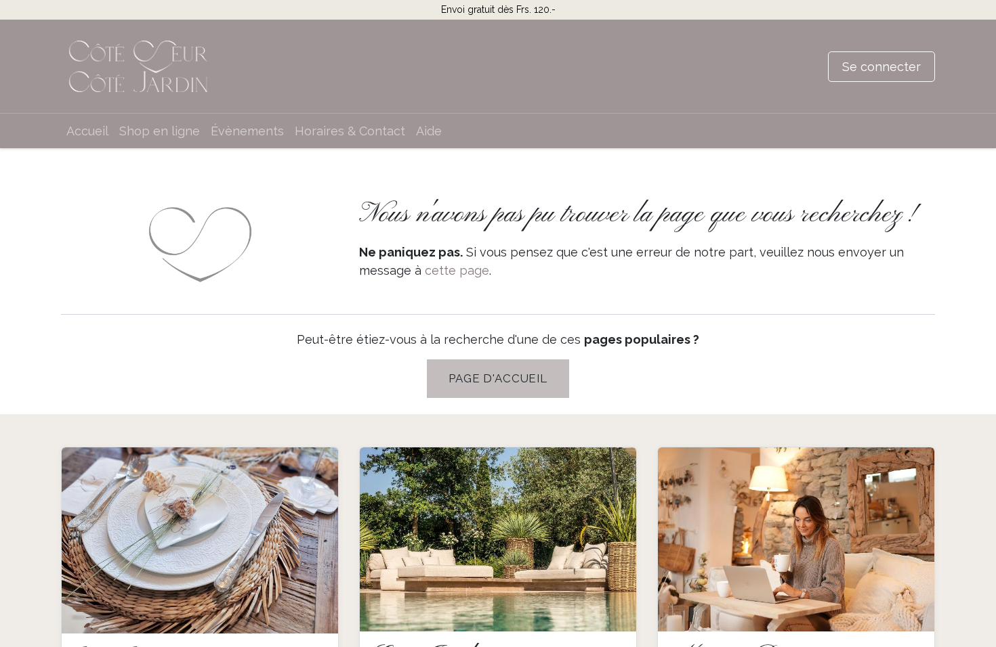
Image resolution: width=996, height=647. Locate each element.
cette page (457, 270)
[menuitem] (87, 131)
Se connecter (881, 67)
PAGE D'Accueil (498, 378)
